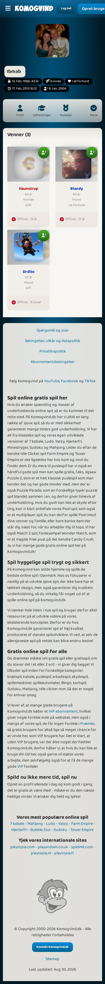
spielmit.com (82, 847)
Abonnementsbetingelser (53, 362)
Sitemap (53, 959)
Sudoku (60, 830)
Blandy (76, 189)
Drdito (28, 272)
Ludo (50, 823)
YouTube (52, 381)
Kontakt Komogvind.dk (52, 947)
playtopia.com (22, 847)
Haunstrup (28, 189)
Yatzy (63, 823)
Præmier (87, 723)
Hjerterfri (19, 830)
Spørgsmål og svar (52, 330)
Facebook (69, 381)
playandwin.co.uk (53, 847)
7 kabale (17, 823)
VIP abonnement (63, 711)
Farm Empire (82, 823)
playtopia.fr (64, 853)
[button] (93, 111)
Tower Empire (82, 830)
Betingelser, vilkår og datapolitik (52, 341)
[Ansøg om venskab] (44, 152)
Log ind (66, 8)
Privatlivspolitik (52, 351)
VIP (20, 766)
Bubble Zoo (40, 830)
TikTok (90, 381)
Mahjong (35, 823)
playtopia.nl (41, 853)
